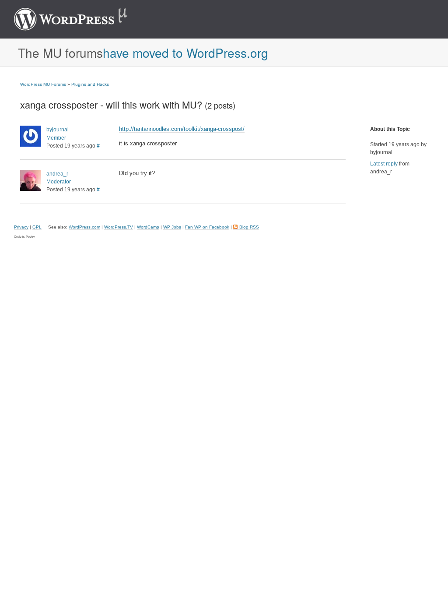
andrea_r (57, 174)
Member (56, 138)
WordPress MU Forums (43, 84)
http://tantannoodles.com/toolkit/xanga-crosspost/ (182, 129)
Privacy (21, 227)
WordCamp (148, 227)
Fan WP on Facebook (207, 227)
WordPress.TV (118, 227)
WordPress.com (84, 227)
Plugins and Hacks (90, 84)
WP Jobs (172, 227)
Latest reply (384, 164)
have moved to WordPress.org (185, 52)
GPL (37, 227)
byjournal (57, 130)
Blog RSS (249, 227)
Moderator (58, 182)
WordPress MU (80, 19)
